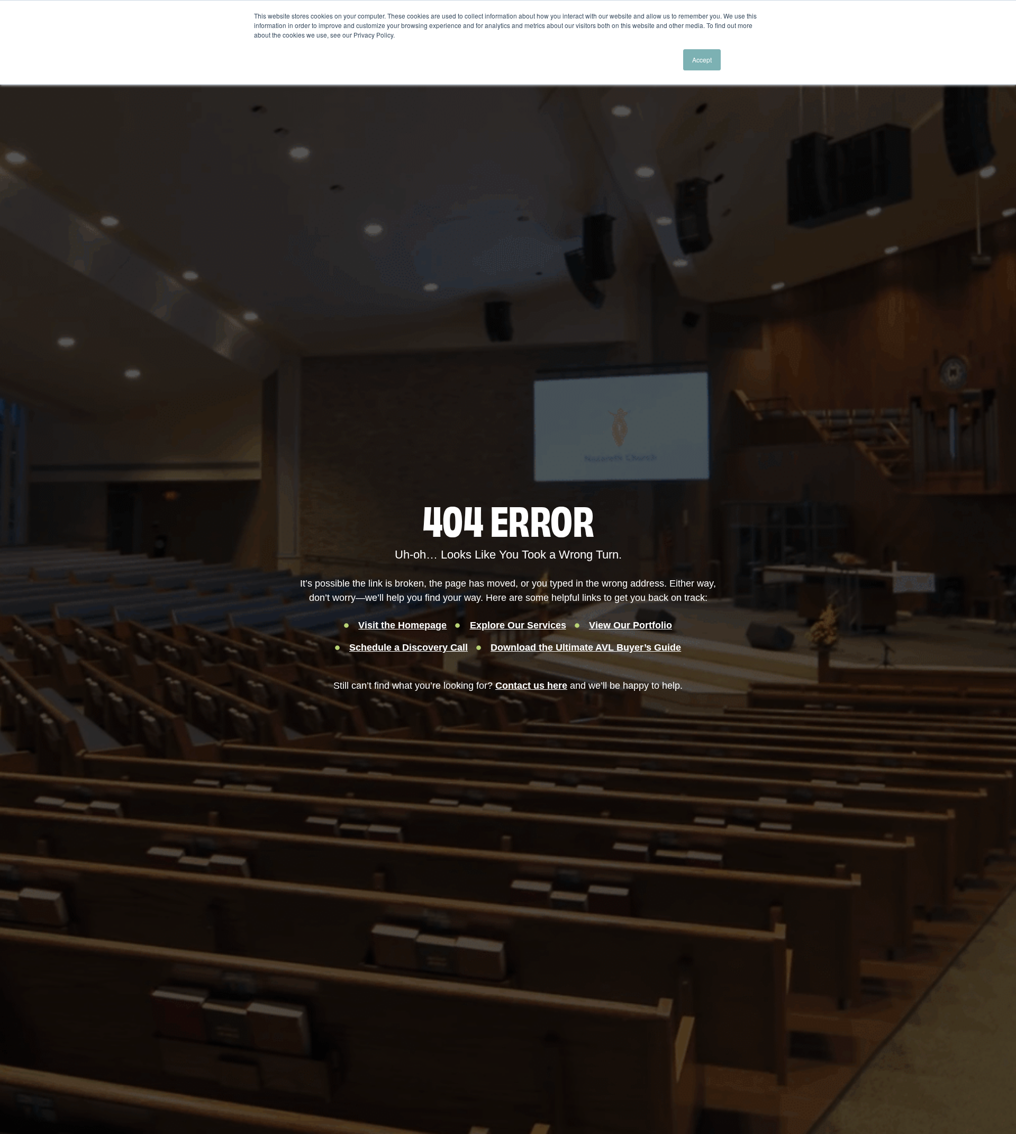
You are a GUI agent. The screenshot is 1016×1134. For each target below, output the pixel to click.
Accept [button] (702, 59)
